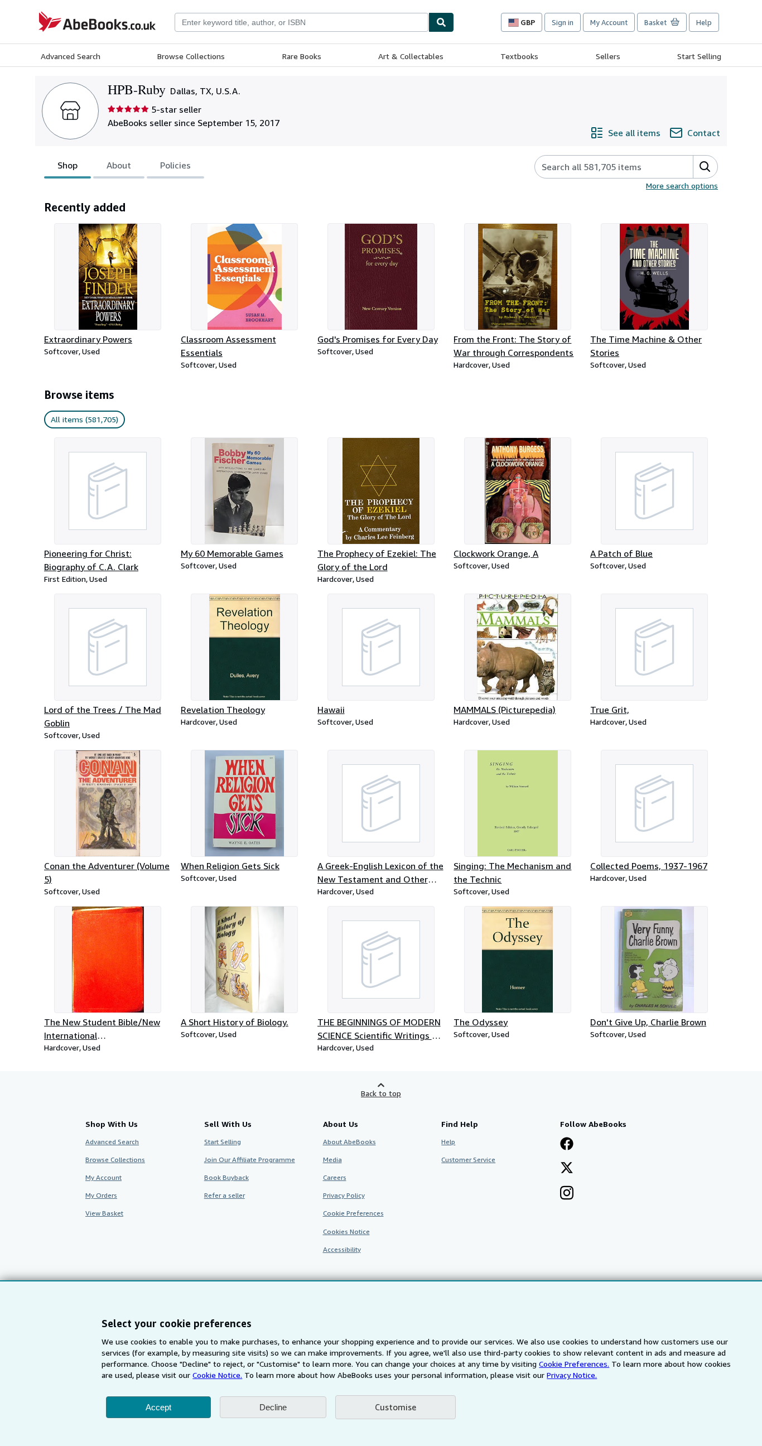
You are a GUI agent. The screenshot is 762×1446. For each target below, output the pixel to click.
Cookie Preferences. (574, 1363)
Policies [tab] (175, 165)
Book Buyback (226, 1177)
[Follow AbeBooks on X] (566, 1168)
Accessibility (342, 1249)
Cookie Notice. (217, 1375)
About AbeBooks (349, 1141)
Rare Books (301, 56)
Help (704, 22)
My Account (609, 22)
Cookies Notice (346, 1231)
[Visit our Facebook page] (566, 1144)
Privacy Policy (344, 1195)
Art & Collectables (410, 56)
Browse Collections (191, 56)
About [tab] (119, 165)
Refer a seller (224, 1195)
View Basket (104, 1213)
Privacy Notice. (572, 1375)
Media (332, 1159)
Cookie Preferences (353, 1213)
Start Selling (699, 56)
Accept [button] (158, 1407)
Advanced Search (70, 56)
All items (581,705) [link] (84, 419)
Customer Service (468, 1159)
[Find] (441, 22)
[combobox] (301, 22)
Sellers (608, 56)
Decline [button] (273, 1407)
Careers (334, 1177)
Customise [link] (395, 1407)
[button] (705, 167)
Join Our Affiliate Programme (249, 1159)
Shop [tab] (67, 165)
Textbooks (519, 56)
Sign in (562, 22)
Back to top (381, 1093)
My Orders (101, 1195)
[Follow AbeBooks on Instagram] (566, 1194)
